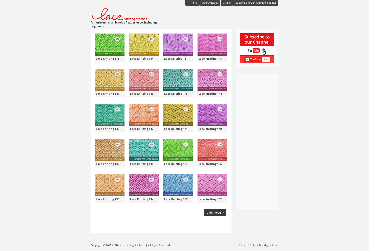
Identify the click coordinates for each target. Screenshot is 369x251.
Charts (227, 2)
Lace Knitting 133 (175, 199)
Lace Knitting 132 (210, 199)
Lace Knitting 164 (141, 58)
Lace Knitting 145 (175, 93)
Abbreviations (210, 2)
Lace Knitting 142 (141, 129)
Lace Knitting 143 (107, 129)
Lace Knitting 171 (107, 58)
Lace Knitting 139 (107, 164)
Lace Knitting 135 (107, 199)
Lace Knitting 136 (210, 164)
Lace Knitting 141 (175, 129)
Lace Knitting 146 (141, 93)
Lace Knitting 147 (107, 93)
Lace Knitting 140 (210, 129)
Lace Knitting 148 (210, 58)
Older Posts (214, 212)
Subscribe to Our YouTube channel (255, 2)
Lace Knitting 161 (175, 58)
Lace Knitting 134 (141, 199)
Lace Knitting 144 (210, 93)
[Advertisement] (228, 14)
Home (194, 2)
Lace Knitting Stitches (131, 245)
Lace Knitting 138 (141, 164)
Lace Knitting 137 (175, 164)
